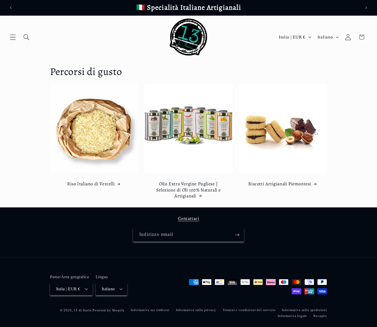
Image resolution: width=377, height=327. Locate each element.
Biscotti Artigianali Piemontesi (279, 184)
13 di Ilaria (82, 310)
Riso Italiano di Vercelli (91, 184)
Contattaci (188, 218)
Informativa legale (292, 316)
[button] (13, 37)
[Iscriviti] (237, 235)
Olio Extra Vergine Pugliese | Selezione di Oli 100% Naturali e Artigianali (188, 190)
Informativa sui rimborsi (150, 310)
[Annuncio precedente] (10, 8)
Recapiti (320, 316)
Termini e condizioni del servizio (249, 310)
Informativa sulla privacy (196, 310)
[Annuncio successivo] (366, 8)
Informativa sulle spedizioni (304, 310)
